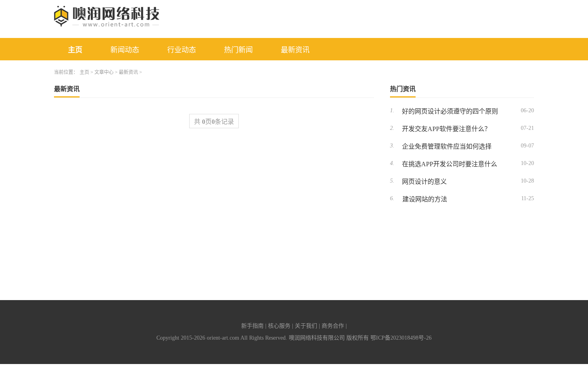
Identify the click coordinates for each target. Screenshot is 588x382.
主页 (75, 50)
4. (392, 163)
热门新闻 (238, 50)
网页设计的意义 (424, 181)
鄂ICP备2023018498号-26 (401, 338)
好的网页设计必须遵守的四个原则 (450, 111)
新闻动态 (124, 50)
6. (392, 198)
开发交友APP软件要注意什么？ (446, 128)
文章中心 (104, 72)
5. (392, 181)
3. (392, 146)
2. (392, 128)
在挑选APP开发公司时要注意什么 (449, 164)
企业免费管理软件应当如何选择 (447, 146)
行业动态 (181, 50)
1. (392, 110)
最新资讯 (295, 50)
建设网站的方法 (424, 199)
